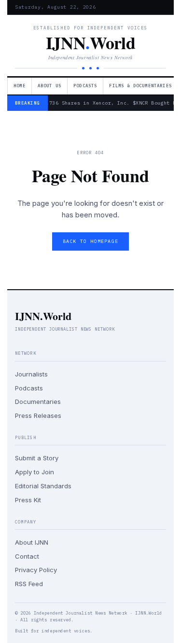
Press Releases (38, 415)
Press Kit (28, 500)
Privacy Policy (36, 570)
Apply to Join (34, 472)
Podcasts (85, 85)
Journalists (31, 374)
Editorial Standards (43, 486)
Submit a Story (36, 458)
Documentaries (38, 401)
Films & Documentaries (140, 85)
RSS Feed (29, 584)
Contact (27, 556)
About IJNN (31, 542)
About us (49, 85)
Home (20, 85)
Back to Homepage (90, 241)
